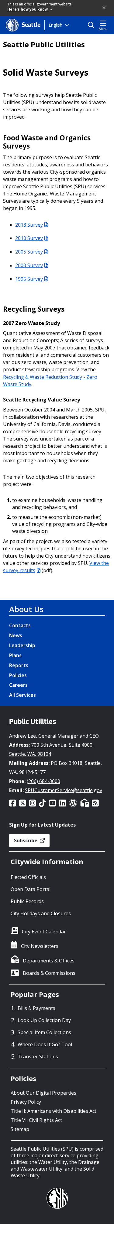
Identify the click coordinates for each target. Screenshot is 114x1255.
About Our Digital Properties (43, 1093)
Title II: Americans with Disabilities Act (53, 1111)
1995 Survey (29, 278)
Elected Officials (28, 877)
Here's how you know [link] (28, 9)
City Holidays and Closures (41, 913)
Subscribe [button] (26, 840)
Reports (18, 665)
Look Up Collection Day (44, 1020)
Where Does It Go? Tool (45, 1044)
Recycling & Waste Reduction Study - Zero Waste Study (50, 380)
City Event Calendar (44, 931)
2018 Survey (29, 224)
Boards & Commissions (49, 973)
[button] (104, 7)
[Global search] (92, 25)
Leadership (22, 645)
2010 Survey (29, 238)
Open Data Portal (30, 889)
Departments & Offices (48, 960)
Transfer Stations (38, 1056)
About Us (26, 609)
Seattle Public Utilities (44, 44)
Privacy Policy (26, 1102)
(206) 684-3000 (43, 781)
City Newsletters (39, 946)
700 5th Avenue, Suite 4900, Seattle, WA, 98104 (51, 749)
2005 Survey (29, 251)
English (55, 25)
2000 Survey (29, 265)
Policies (18, 675)
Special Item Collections (44, 1032)
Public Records (27, 901)
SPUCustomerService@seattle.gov (63, 790)
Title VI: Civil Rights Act (36, 1120)
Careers (18, 685)
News (15, 635)
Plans (15, 655)
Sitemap (20, 1129)
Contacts (20, 625)
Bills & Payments (36, 1008)
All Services (22, 695)
